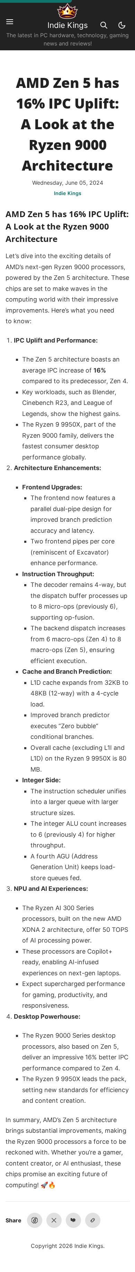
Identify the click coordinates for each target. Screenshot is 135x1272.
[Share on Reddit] (73, 1220)
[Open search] (103, 25)
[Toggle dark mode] (121, 25)
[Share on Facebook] (34, 1220)
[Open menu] (13, 25)
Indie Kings (67, 25)
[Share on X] (54, 1220)
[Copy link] (92, 1220)
